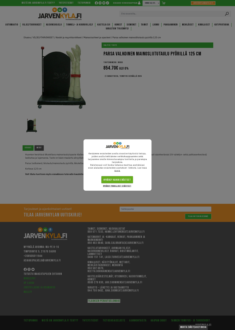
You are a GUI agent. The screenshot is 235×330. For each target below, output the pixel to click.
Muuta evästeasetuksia (193, 327)
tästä (117, 170)
